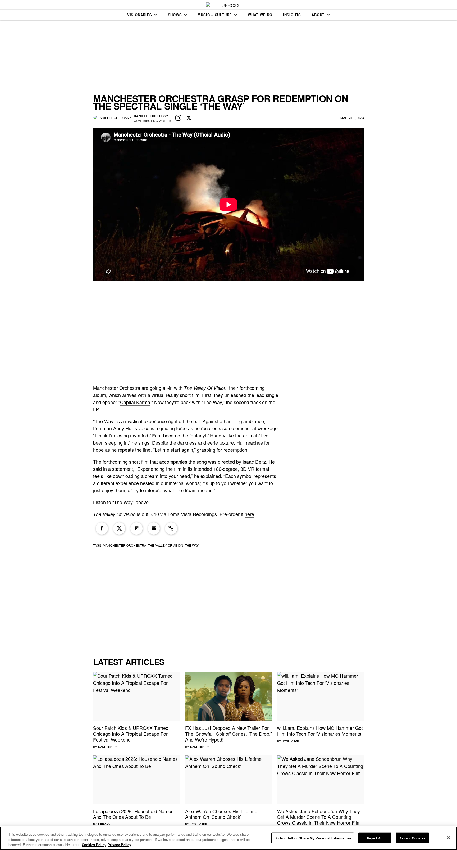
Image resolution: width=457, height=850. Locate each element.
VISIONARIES (139, 14)
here (249, 513)
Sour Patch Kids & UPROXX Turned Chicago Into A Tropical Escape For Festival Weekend (130, 733)
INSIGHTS (292, 14)
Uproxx (104, 824)
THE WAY (192, 545)
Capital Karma (135, 402)
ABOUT (318, 14)
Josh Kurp (290, 741)
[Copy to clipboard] (171, 528)
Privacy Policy (119, 844)
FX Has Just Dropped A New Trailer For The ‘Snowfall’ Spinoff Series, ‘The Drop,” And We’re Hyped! (228, 733)
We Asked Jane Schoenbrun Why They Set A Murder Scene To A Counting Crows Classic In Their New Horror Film (319, 817)
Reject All (375, 837)
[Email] (154, 528)
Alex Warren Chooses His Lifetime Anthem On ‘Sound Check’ (221, 814)
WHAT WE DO (260, 14)
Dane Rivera (107, 746)
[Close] (448, 837)
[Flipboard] (136, 528)
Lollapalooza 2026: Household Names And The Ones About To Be (133, 814)
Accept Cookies (412, 837)
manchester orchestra (124, 545)
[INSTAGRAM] (178, 118)
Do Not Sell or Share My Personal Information (312, 837)
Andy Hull (123, 428)
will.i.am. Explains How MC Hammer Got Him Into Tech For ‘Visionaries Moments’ (320, 730)
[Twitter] (119, 528)
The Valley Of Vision (165, 545)
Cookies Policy (94, 844)
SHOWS (175, 14)
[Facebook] (102, 528)
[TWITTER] (189, 118)
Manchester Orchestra (116, 387)
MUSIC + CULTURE (215, 14)
